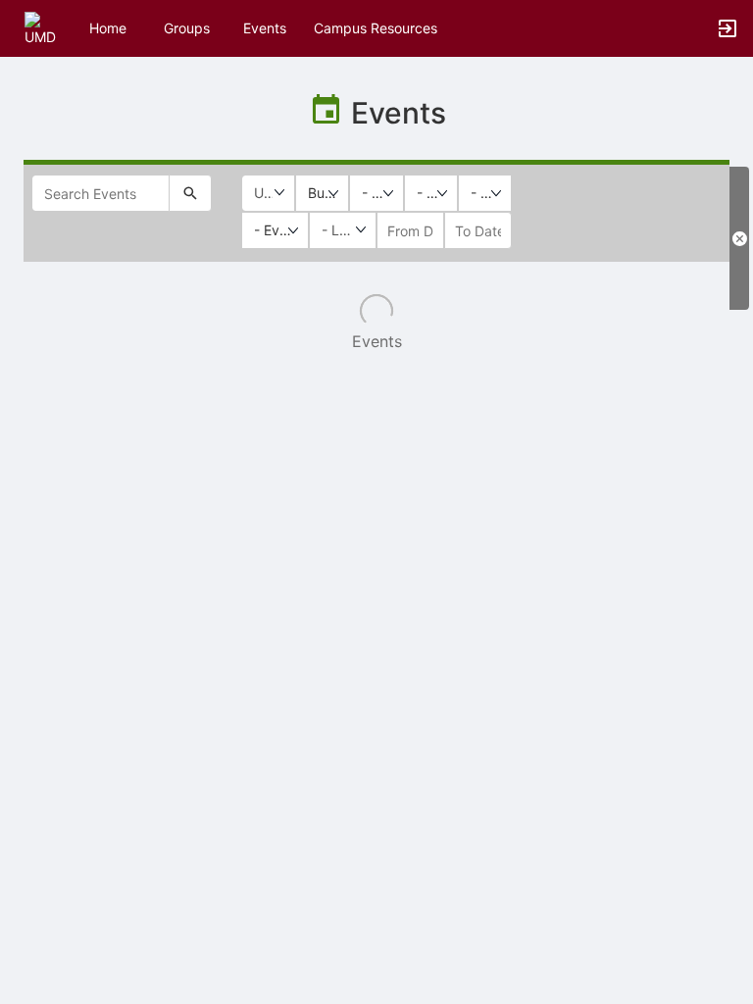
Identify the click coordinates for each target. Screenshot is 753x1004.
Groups (187, 28)
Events (264, 28)
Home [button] (107, 28)
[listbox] (322, 193)
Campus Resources (375, 28)
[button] (42, 27)
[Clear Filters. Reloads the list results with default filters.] (739, 238)
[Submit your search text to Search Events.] (190, 193)
